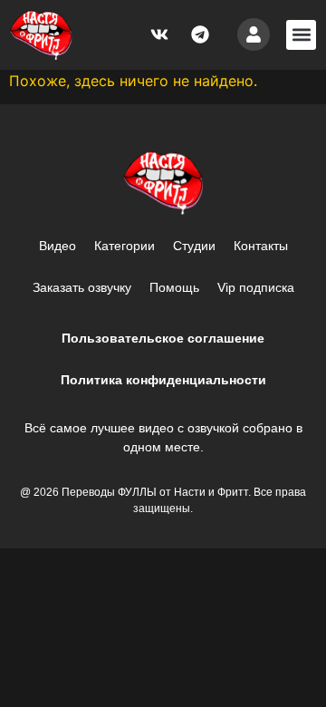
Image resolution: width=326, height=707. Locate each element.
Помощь (174, 287)
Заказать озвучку (82, 287)
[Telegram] (200, 34)
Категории (124, 245)
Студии (194, 245)
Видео (57, 245)
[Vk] (159, 34)
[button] (301, 35)
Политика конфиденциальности (163, 380)
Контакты (261, 245)
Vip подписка (255, 287)
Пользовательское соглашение (163, 338)
